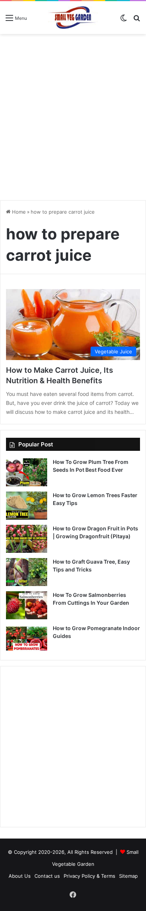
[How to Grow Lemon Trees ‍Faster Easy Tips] (26, 506)
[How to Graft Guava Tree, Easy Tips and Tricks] (26, 572)
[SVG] (73, 17)
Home (18, 212)
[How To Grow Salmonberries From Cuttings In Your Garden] (26, 605)
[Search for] (136, 20)
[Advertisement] (73, 114)
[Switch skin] (123, 20)
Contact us (47, 876)
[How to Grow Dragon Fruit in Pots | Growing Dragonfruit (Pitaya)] (26, 539)
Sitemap (128, 876)
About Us (20, 876)
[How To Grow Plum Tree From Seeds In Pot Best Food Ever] (26, 472)
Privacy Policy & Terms (89, 876)
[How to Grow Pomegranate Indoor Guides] (26, 639)
